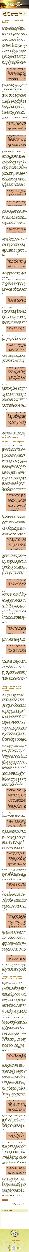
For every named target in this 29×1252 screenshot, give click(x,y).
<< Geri (5, 1200)
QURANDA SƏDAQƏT (14, 3)
